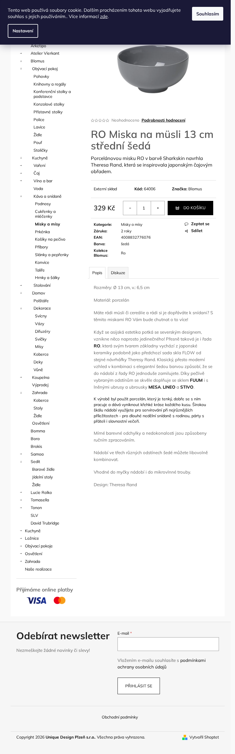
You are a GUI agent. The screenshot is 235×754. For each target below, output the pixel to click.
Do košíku (194, 207)
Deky (38, 362)
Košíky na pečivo (50, 239)
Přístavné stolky (48, 111)
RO (97, 346)
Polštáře (41, 300)
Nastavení (23, 30)
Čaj (37, 173)
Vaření (39, 165)
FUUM (196, 380)
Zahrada (39, 392)
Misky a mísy (47, 224)
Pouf (38, 142)
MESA (154, 387)
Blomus (37, 61)
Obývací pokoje (39, 546)
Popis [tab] (97, 272)
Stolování (42, 285)
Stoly (38, 408)
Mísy (39, 346)
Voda (38, 188)
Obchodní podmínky (120, 717)
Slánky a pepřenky (51, 254)
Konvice (42, 262)
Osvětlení (40, 423)
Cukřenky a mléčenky (45, 214)
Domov (38, 293)
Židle (38, 134)
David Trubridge (45, 523)
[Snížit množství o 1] (130, 208)
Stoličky (41, 150)
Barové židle (43, 469)
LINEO (169, 387)
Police (39, 119)
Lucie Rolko (41, 492)
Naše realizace (38, 569)
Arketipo (38, 45)
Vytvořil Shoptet (204, 737)
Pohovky (41, 76)
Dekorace (42, 308)
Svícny (41, 315)
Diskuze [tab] (118, 272)
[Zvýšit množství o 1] (157, 208)
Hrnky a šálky (47, 277)
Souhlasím (207, 14)
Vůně (38, 369)
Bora (35, 438)
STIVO (186, 387)
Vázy (39, 323)
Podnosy (43, 203)
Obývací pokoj (45, 68)
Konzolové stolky (49, 104)
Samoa (37, 454)
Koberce (41, 354)
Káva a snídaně (48, 196)
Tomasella (40, 499)
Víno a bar (43, 180)
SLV (34, 515)
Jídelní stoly (42, 477)
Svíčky (40, 339)
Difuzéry (42, 331)
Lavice (39, 127)
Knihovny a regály (50, 84)
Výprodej (40, 384)
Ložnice (32, 538)
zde (104, 16)
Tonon (36, 507)
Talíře (40, 270)
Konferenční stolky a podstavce (52, 94)
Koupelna (40, 377)
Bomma (38, 431)
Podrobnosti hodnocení (163, 120)
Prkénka (42, 231)
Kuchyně (40, 158)
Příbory (41, 247)
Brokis (36, 446)
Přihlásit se (138, 685)
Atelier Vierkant (45, 53)
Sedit (35, 461)
